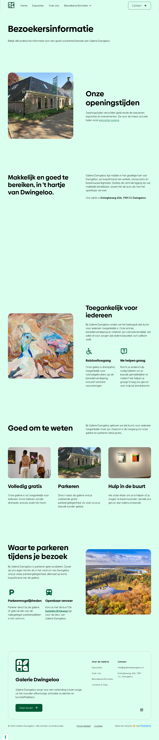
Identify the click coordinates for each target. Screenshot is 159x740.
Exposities (38, 5)
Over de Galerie (100, 661)
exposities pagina (109, 120)
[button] (78, 5)
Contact (122, 661)
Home (23, 5)
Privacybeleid (84, 725)
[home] (11, 5)
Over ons (54, 5)
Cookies (98, 725)
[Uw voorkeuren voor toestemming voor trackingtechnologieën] (5, 737)
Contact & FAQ (99, 684)
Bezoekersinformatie (102, 679)
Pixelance (146, 725)
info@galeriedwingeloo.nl (130, 667)
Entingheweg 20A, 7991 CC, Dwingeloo (129, 675)
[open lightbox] (79, 238)
